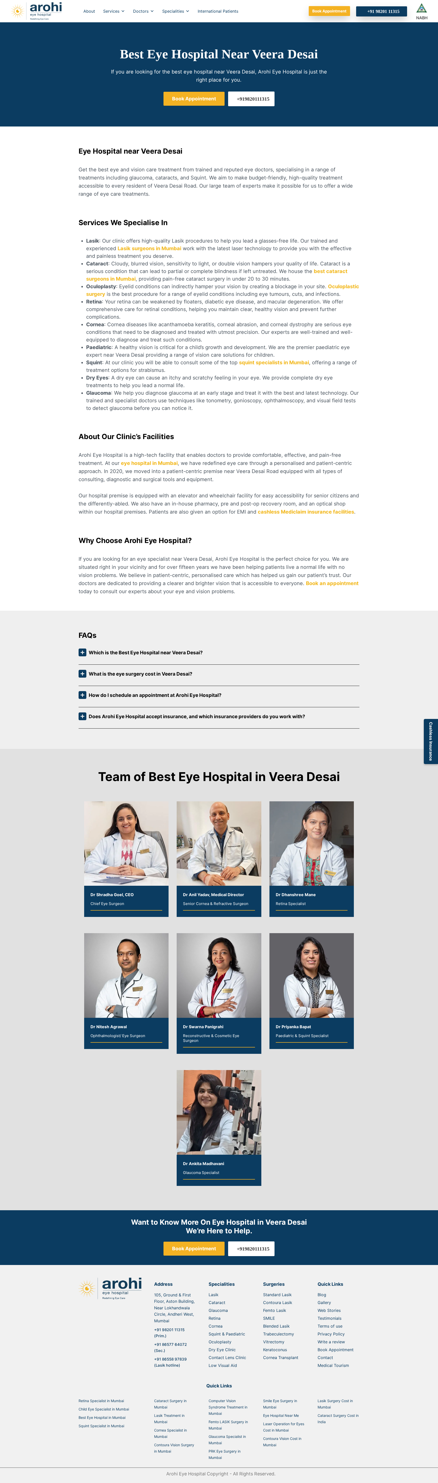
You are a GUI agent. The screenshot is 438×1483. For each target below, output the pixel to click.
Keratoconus (275, 1349)
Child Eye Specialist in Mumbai (104, 1409)
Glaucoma (218, 1310)
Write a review (331, 1341)
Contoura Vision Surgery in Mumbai (174, 1448)
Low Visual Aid (223, 1365)
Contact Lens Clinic (227, 1357)
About (89, 11)
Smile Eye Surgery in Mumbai (280, 1404)
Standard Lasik (277, 1294)
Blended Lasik (276, 1326)
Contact (325, 1357)
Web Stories (329, 1310)
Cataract (217, 1302)
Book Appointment (329, 11)
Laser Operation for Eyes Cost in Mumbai (283, 1427)
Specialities (173, 11)
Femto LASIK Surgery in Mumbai (228, 1425)
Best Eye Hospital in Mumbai (102, 1417)
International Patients (218, 11)
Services (111, 11)
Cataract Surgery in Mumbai (170, 1404)
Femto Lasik (274, 1310)
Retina (215, 1318)
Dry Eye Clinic (222, 1349)
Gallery (324, 1302)
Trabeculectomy (278, 1333)
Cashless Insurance (430, 741)
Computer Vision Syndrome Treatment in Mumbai (228, 1407)
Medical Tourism (333, 1365)
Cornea (216, 1326)
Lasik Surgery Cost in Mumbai (335, 1404)
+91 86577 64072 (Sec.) (170, 1347)
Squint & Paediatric (227, 1333)
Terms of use (330, 1326)
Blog (322, 1294)
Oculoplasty (220, 1341)
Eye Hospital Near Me (281, 1415)
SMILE (269, 1318)
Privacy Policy (331, 1333)
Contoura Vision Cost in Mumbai (282, 1441)
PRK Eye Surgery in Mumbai (225, 1454)
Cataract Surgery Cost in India (338, 1418)
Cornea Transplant (280, 1357)
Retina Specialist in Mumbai (101, 1401)
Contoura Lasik (277, 1302)
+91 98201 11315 (383, 11)
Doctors (141, 11)
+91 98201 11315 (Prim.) (169, 1332)
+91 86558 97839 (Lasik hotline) (170, 1362)
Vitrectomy (273, 1341)
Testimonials (329, 1318)
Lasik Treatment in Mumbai (169, 1418)
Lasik (213, 1294)
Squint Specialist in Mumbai (101, 1426)
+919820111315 (253, 99)
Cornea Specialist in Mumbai (170, 1433)
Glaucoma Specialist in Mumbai (227, 1439)
